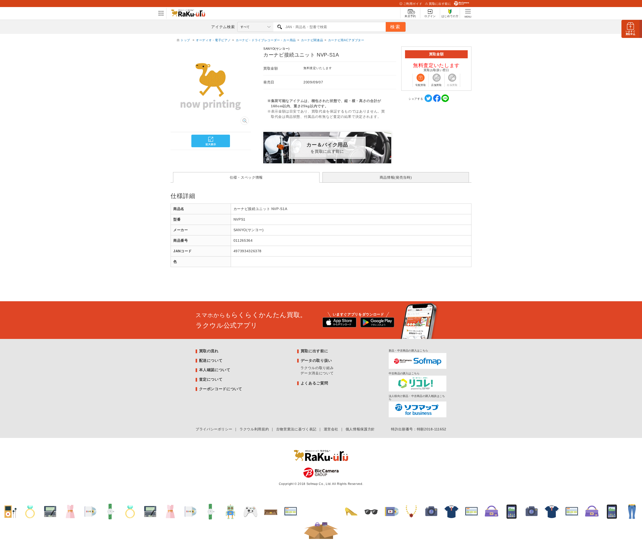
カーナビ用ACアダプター (346, 40)
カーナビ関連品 (312, 40)
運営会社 (331, 429)
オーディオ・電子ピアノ (213, 40)
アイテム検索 (223, 27)
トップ (186, 40)
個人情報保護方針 (360, 429)
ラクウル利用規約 (254, 429)
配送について (211, 360)
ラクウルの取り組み (317, 368)
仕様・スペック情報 (246, 177)
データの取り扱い (316, 360)
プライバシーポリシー (214, 429)
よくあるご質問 (314, 383)
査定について (211, 379)
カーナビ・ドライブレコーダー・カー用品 (266, 40)
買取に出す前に (440, 3)
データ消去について (317, 373)
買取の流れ (209, 351)
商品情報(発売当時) (396, 177)
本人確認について (214, 370)
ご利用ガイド (412, 3)
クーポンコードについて (220, 389)
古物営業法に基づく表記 (296, 429)
